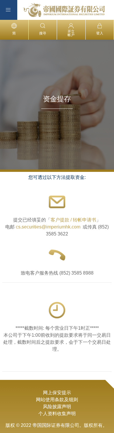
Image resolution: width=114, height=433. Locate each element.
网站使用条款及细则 (57, 399)
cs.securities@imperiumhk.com (48, 226)
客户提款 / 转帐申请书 (73, 219)
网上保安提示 (57, 392)
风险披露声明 (57, 406)
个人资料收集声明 (57, 413)
